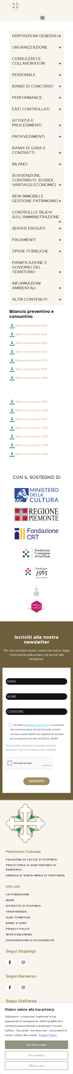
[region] (36, 1038)
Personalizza (36, 1055)
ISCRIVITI (36, 781)
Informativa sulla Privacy (36, 725)
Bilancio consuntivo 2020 (31, 410)
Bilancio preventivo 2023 (31, 351)
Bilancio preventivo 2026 (31, 377)
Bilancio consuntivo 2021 (31, 419)
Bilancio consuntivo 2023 (31, 436)
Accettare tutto (36, 1045)
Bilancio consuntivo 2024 (31, 445)
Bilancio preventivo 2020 (31, 325)
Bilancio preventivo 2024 (31, 360)
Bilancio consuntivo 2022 (31, 427)
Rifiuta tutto (36, 1065)
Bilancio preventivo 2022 (31, 343)
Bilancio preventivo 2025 (31, 369)
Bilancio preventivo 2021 (31, 334)
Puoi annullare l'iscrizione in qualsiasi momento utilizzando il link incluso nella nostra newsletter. (31, 747)
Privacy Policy (48, 1035)
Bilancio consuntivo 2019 (31, 401)
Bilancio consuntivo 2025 (31, 454)
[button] (42, 17)
